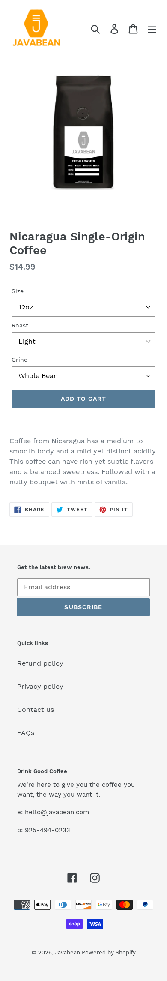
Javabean (68, 952)
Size (18, 291)
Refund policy (40, 663)
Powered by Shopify (109, 952)
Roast (20, 325)
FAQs (25, 733)
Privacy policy (40, 686)
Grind (20, 359)
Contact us (35, 709)
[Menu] (152, 28)
